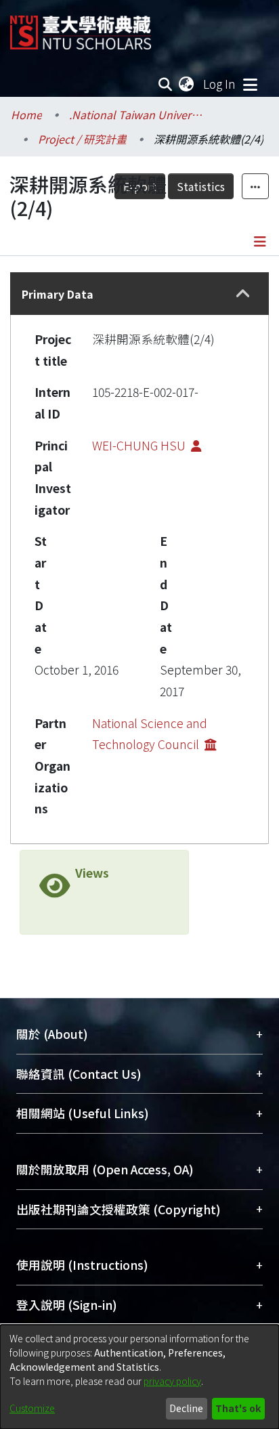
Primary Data (57, 294)
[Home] (80, 27)
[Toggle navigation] (250, 84)
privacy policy (172, 1381)
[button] (243, 294)
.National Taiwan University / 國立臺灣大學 (137, 114)
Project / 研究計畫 (82, 139)
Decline (186, 1408)
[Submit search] (165, 84)
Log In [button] (220, 83)
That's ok (238, 1408)
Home (26, 114)
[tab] (139, 293)
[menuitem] (186, 84)
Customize (32, 1408)
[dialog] (139, 1377)
